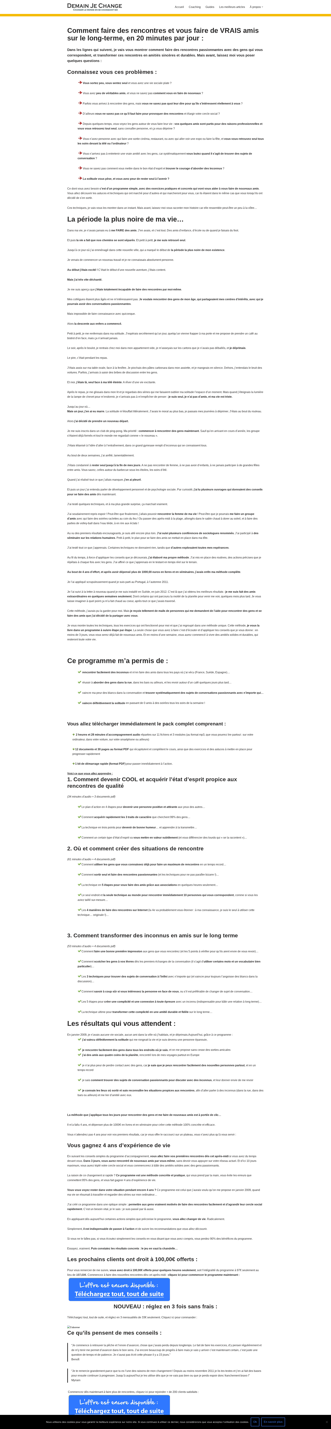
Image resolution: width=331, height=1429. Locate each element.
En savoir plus (273, 1421)
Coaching (195, 7)
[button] (262, 7)
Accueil (179, 7)
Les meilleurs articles (232, 7)
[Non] (326, 1422)
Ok (255, 1421)
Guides (209, 7)
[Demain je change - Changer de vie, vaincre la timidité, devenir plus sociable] (97, 7)
